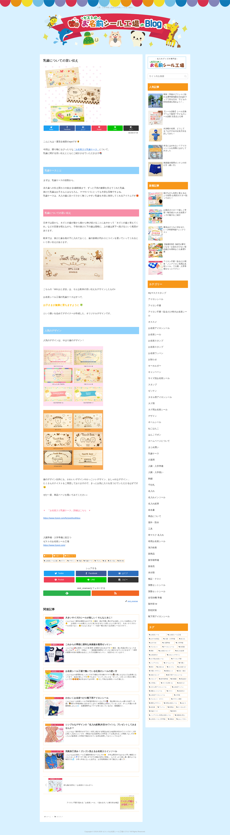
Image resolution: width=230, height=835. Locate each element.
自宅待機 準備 (155, 597)
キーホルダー (154, 366)
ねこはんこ (153, 428)
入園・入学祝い (155, 472)
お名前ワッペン (155, 353)
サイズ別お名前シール (159, 378)
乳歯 (80, 561)
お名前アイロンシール (159, 328)
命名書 (151, 510)
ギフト (63, 561)
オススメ (49, 556)
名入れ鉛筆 (153, 503)
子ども (98, 561)
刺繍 (150, 478)
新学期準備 (153, 560)
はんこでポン (154, 435)
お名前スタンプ (155, 341)
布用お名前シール (156, 541)
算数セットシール (156, 585)
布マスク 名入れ (156, 535)
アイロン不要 (154, 305)
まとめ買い (153, 447)
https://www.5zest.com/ (54, 545)
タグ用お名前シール (158, 409)
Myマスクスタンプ (157, 293)
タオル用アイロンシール (160, 397)
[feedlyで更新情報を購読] (67, 593)
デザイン (72, 561)
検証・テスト (154, 579)
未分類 (151, 572)
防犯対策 (152, 610)
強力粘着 (152, 547)
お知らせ (152, 359)
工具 (150, 529)
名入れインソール (156, 497)
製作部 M (152, 604)
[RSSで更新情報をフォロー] (115, 593)
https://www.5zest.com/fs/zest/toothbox (61, 518)
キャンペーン (154, 372)
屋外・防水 (153, 522)
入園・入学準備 (155, 466)
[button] (131, 128)
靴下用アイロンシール (159, 616)
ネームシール (154, 422)
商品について (71, 556)
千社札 (151, 485)
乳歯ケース (59, 556)
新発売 (151, 566)
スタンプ (152, 384)
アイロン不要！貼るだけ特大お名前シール (167, 314)
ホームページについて (159, 441)
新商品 (151, 554)
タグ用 (151, 403)
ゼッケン (152, 391)
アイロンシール (155, 299)
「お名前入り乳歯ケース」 (86, 149)
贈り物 (121, 561)
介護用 (151, 460)
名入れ (151, 491)
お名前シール (154, 334)
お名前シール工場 (51, 561)
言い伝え (112, 561)
